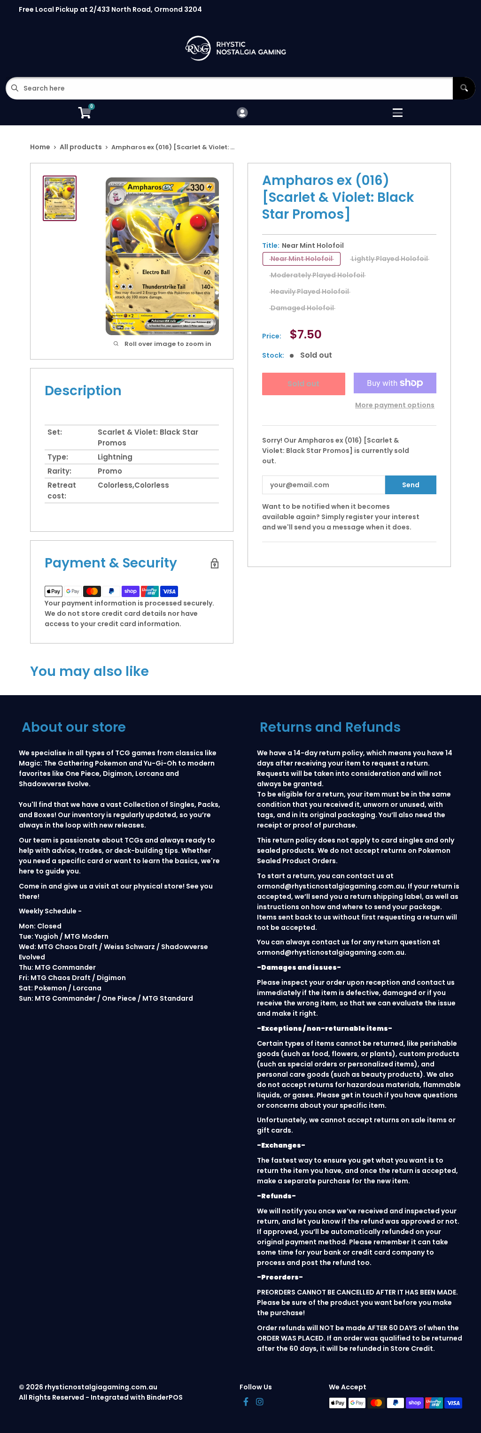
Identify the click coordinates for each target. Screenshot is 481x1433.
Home (40, 147)
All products (81, 147)
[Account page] (242, 113)
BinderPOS (165, 1397)
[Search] (464, 88)
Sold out (303, 383)
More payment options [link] (394, 405)
